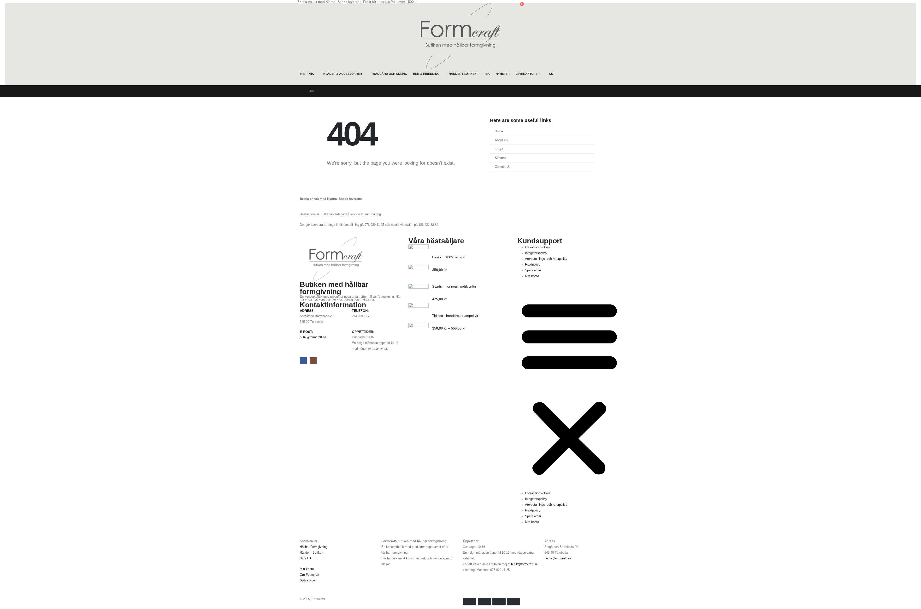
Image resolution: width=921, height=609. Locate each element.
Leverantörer (528, 73)
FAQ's (499, 149)
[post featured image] (418, 293)
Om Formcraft (309, 574)
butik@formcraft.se (313, 337)
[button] (301, 6)
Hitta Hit (305, 558)
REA (487, 73)
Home (499, 131)
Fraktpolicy (532, 264)
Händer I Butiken (311, 552)
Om (551, 73)
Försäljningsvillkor (537, 247)
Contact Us (502, 166)
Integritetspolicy (536, 253)
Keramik (307, 73)
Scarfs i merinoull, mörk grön (454, 286)
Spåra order (533, 270)
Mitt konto (532, 276)
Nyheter (503, 73)
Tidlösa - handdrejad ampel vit (455, 316)
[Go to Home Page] (301, 91)
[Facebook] (303, 360)
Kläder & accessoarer (342, 73)
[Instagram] (313, 360)
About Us (501, 140)
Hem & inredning (426, 73)
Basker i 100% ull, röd (448, 257)
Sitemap (500, 158)
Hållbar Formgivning (313, 547)
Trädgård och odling (389, 73)
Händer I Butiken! (463, 73)
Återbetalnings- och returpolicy (546, 259)
